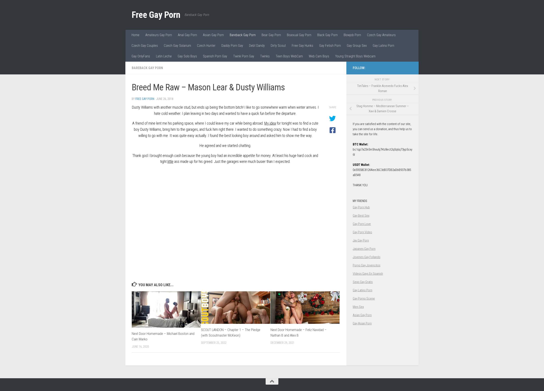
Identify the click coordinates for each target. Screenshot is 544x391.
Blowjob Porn (352, 35)
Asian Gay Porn (213, 35)
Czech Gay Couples (145, 46)
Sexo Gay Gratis (363, 282)
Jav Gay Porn (361, 240)
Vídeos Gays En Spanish (368, 274)
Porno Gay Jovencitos (366, 265)
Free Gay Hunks (302, 46)
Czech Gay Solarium (177, 46)
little (170, 161)
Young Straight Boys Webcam (355, 56)
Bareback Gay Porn (243, 35)
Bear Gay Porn (271, 35)
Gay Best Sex (361, 216)
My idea (270, 123)
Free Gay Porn (156, 15)
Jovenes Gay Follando (366, 257)
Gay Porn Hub (361, 207)
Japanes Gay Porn (364, 249)
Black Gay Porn (327, 35)
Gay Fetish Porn (330, 46)
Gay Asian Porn (362, 323)
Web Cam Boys (319, 56)
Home (135, 35)
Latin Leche (164, 56)
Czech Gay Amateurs (381, 35)
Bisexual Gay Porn (299, 35)
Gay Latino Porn (383, 46)
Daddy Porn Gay (232, 46)
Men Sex (358, 307)
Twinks (265, 56)
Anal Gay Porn (187, 35)
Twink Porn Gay (243, 56)
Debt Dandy (257, 46)
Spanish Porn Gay (215, 56)
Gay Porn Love (362, 224)
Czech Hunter (206, 46)
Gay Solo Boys (187, 56)
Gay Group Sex (357, 46)
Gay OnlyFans (141, 56)
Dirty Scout (278, 46)
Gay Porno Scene (364, 298)
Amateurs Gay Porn (158, 35)
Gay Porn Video (362, 232)
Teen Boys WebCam (289, 56)
